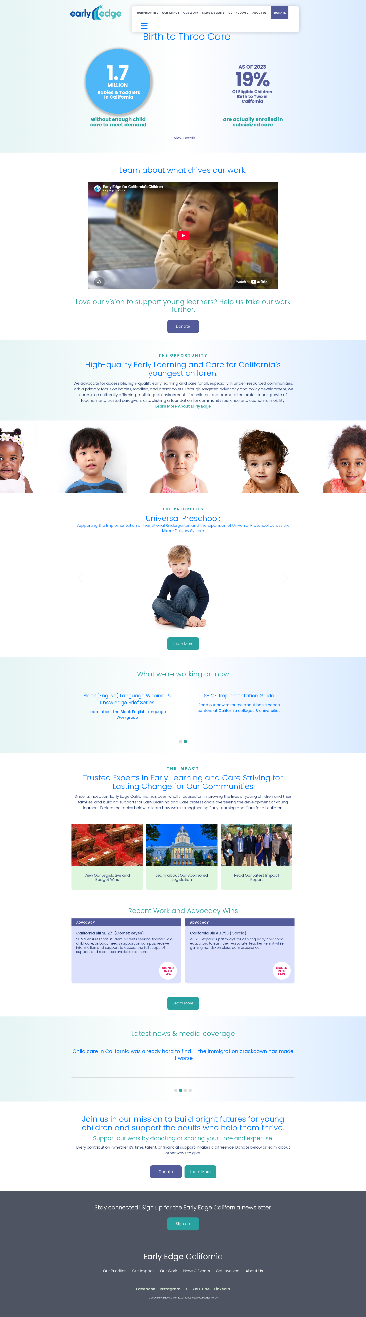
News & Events (213, 13)
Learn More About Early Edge (183, 406)
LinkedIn (222, 1289)
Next (276, 581)
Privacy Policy (210, 1297)
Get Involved (238, 13)
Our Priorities (147, 13)
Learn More (183, 638)
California (183, 1256)
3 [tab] (185, 1090)
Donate (280, 13)
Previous (90, 581)
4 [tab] (190, 1090)
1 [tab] (180, 741)
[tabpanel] (183, 711)
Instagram (170, 1289)
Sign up (183, 1223)
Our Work (190, 13)
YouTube (201, 1289)
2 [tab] (185, 741)
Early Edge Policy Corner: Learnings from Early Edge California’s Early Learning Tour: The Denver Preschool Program (183, 1055)
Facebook (145, 1289)
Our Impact (170, 13)
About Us (259, 13)
